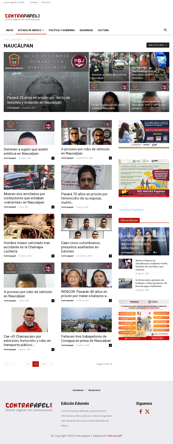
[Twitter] (147, 411)
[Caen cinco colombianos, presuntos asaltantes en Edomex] (86, 226)
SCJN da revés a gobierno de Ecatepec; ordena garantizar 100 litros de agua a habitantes (151, 283)
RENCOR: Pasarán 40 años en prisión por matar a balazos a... (85, 294)
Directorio (46, 2)
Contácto (34, 2)
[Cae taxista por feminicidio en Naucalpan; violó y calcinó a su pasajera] (149, 97)
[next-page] (51, 364)
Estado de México (29, 30)
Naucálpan (17, 39)
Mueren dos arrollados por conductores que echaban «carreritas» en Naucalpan (24, 198)
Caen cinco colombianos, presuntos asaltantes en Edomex (80, 247)
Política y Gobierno (62, 30)
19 (43, 364)
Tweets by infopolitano (131, 209)
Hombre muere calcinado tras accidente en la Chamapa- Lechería (27, 247)
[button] (165, 30)
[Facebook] (140, 411)
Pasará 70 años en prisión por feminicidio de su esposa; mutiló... (84, 198)
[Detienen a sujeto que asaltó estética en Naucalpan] (29, 132)
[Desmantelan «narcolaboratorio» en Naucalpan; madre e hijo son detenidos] (149, 67)
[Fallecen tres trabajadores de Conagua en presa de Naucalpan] (86, 319)
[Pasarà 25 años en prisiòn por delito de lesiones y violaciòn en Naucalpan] (46, 91)
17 (28, 364)
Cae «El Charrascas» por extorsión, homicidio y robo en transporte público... (27, 340)
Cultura (103, 30)
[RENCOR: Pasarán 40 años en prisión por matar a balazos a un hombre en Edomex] (86, 275)
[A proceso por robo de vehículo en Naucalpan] (86, 132)
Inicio (9, 30)
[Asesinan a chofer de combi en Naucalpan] (109, 67)
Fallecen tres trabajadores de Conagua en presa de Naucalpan (86, 338)
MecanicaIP (115, 436)
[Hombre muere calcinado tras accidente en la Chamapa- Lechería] (29, 226)
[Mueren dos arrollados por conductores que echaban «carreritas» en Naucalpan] (29, 177)
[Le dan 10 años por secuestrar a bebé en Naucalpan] (109, 97)
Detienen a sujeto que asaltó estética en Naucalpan (26, 151)
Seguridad (86, 30)
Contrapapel (13, 107)
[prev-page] (6, 364)
